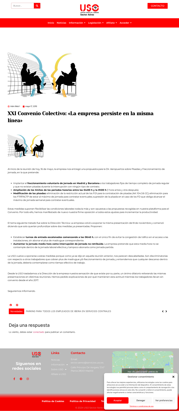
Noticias (55, 360)
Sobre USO (57, 369)
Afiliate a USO (58, 374)
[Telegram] (21, 379)
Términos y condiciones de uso (141, 406)
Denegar (140, 400)
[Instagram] (28, 379)
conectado (38, 332)
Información (58, 364)
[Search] (37, 5)
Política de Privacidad (83, 401)
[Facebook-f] (14, 379)
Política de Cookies (53, 401)
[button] (173, 376)
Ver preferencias (163, 400)
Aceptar (118, 400)
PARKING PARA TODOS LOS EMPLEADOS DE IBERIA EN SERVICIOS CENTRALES (68, 311)
